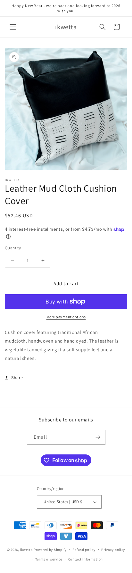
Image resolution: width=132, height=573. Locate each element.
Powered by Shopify (50, 549)
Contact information (85, 559)
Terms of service (48, 559)
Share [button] (17, 377)
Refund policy (83, 549)
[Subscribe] (98, 437)
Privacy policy (113, 549)
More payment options (66, 316)
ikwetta (26, 549)
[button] (13, 27)
